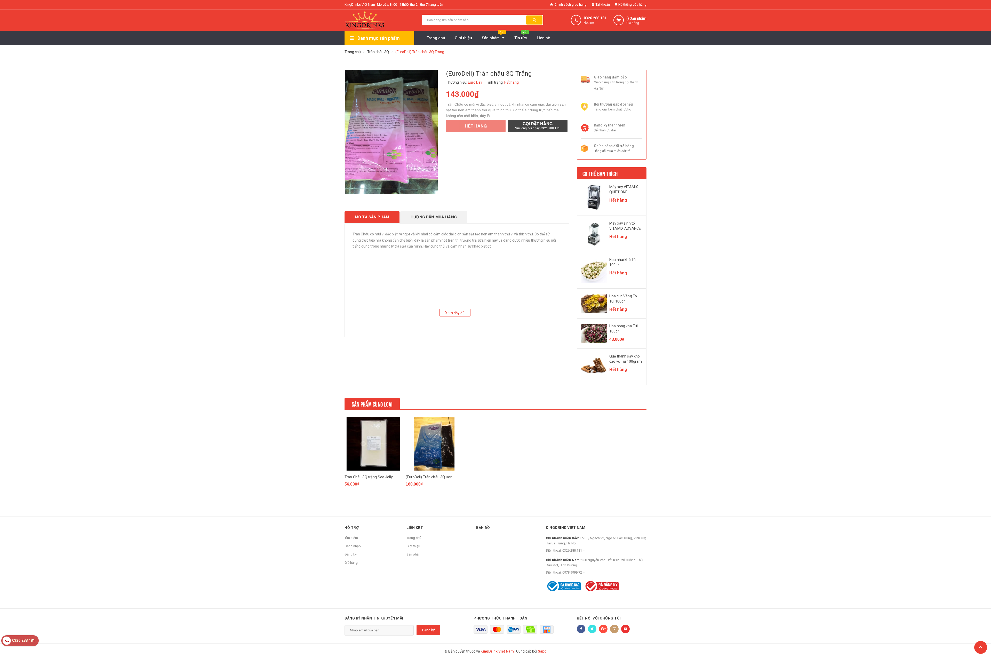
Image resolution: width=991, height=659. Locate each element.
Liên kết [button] (414, 528)
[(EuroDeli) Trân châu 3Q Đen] (434, 444)
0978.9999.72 (572, 572)
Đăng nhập (353, 546)
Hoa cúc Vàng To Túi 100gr (623, 298)
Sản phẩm (413, 554)
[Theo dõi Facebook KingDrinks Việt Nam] (581, 629)
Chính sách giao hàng (570, 4)
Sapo (542, 651)
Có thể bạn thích (600, 173)
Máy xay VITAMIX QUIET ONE (623, 189)
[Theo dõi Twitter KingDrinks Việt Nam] (592, 629)
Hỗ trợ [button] (352, 528)
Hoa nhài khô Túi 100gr (622, 262)
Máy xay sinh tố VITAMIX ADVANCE (625, 226)
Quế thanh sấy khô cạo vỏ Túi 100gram (625, 358)
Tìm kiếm (351, 538)
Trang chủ (413, 538)
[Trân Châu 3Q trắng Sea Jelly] (373, 444)
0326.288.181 (595, 18)
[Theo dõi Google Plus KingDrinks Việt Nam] (603, 629)
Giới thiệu (413, 546)
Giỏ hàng (351, 563)
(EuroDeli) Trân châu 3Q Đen (429, 477)
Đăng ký (351, 554)
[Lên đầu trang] (980, 647)
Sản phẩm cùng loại (372, 404)
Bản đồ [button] (483, 528)
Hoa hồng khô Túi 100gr (623, 328)
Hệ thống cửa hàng (632, 4)
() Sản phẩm (636, 20)
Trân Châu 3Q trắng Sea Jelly (369, 477)
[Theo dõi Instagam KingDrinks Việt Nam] (614, 629)
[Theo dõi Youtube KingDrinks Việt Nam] (625, 629)
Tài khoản (602, 4)
